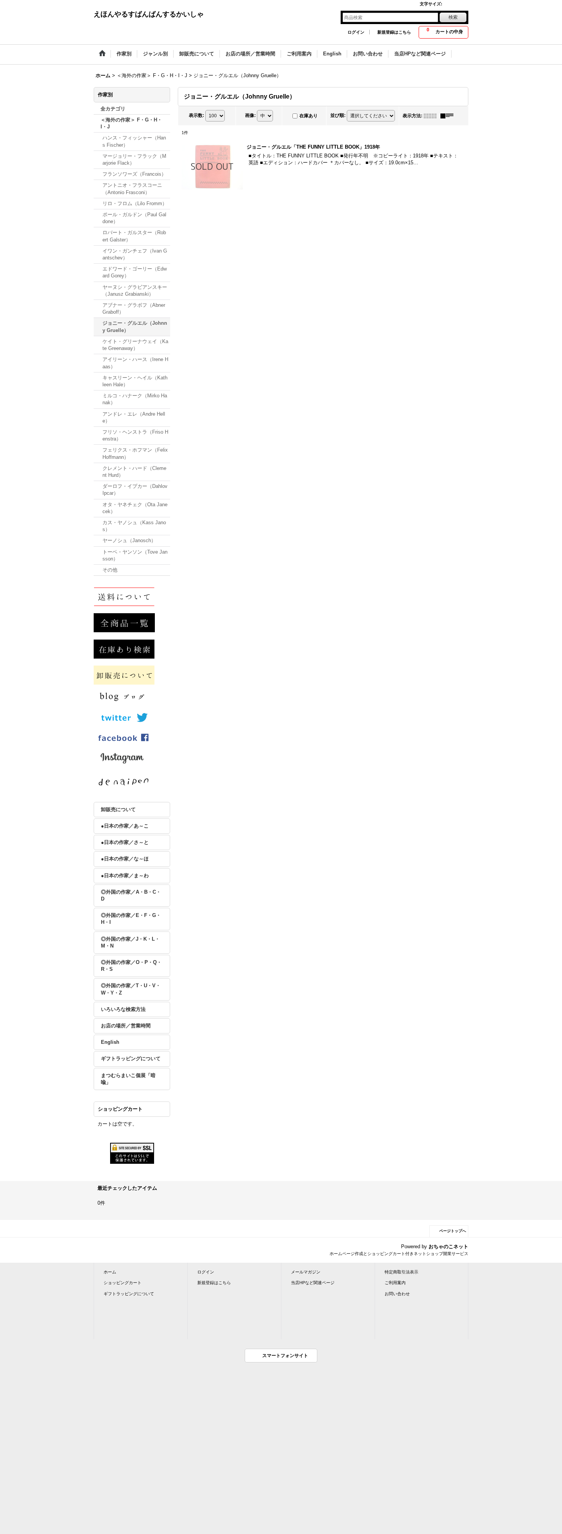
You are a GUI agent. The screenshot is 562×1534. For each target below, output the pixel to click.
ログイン (356, 32)
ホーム (110, 1272)
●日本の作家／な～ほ (125, 859)
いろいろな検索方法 (123, 1009)
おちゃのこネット (448, 1246)
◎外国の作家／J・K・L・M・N (130, 942)
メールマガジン (305, 1272)
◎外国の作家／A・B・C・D (131, 895)
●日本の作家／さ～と (125, 842)
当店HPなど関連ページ (313, 1282)
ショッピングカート (122, 1282)
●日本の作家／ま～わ (125, 875)
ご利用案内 (395, 1282)
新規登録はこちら (394, 32)
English (110, 1042)
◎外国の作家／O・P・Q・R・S (131, 965)
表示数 (196, 115)
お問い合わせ (397, 1293)
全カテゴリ (113, 109)
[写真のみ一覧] (432, 115)
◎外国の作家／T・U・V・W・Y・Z (131, 989)
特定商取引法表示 (401, 1272)
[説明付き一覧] (448, 115)
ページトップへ (452, 1231)
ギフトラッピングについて (131, 1058)
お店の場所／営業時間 (126, 1026)
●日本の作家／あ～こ (125, 826)
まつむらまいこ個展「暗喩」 (128, 1078)
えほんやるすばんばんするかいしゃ (149, 14)
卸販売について (118, 809)
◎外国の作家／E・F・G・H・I (131, 918)
